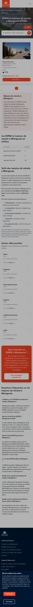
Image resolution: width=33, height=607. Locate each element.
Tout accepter (9, 594)
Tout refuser (9, 601)
